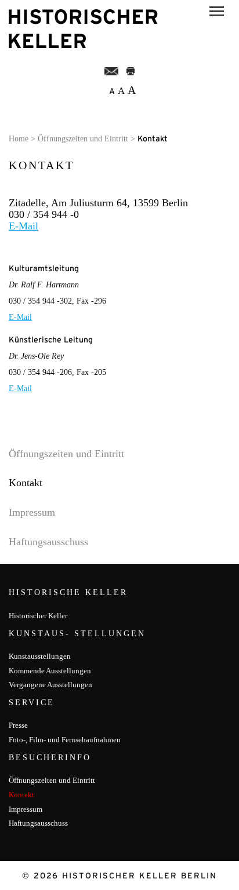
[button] (217, 13)
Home (18, 138)
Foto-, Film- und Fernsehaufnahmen (65, 739)
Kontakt (25, 482)
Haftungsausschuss (48, 542)
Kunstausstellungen (40, 656)
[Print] (130, 70)
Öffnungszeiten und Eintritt (83, 138)
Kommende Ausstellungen (50, 670)
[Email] (112, 70)
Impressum (32, 512)
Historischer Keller (38, 615)
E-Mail (23, 226)
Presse (18, 725)
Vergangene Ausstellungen (50, 684)
